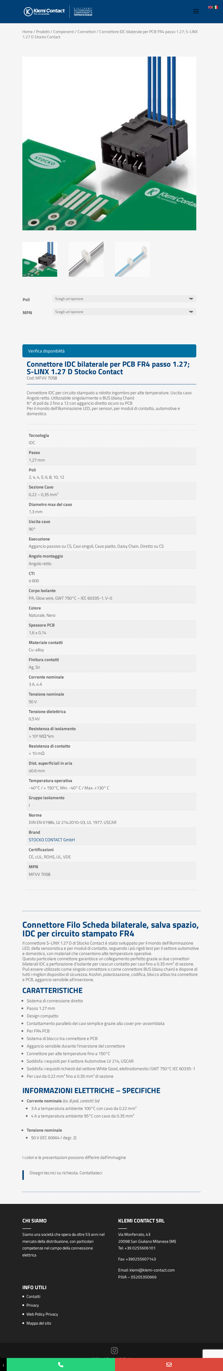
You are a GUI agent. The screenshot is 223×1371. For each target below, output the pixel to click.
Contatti (33, 1296)
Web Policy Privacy (42, 1314)
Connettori (87, 31)
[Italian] (216, 6)
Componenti (63, 31)
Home (27, 31)
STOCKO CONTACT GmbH (52, 839)
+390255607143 (141, 1259)
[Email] (169, 1364)
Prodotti (43, 31)
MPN (27, 312)
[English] (210, 6)
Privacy (32, 1305)
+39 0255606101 (140, 1248)
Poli (26, 299)
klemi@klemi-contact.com (152, 1270)
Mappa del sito (38, 1323)
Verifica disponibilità (46, 351)
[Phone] (61, 1364)
